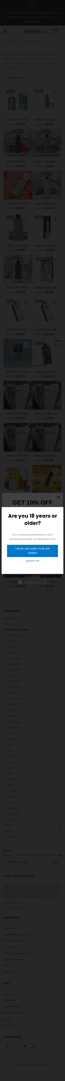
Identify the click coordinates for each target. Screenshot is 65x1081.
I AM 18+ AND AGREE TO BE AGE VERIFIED (32, 551)
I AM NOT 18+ (32, 561)
